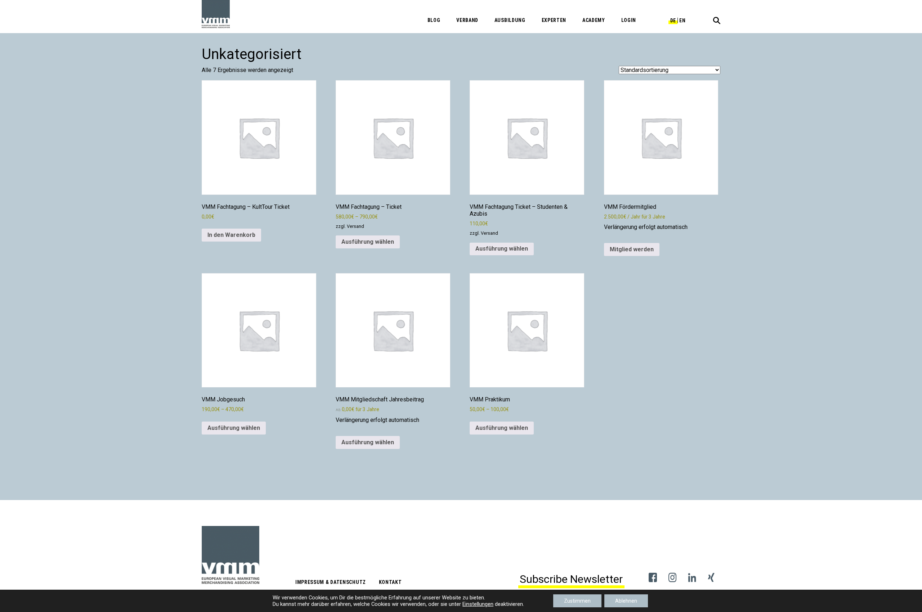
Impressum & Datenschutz (330, 582)
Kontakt (390, 582)
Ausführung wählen (367, 241)
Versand (355, 226)
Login (628, 20)
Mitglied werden (632, 249)
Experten (554, 20)
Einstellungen (477, 604)
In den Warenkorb (231, 234)
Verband (467, 20)
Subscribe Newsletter (571, 579)
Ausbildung (509, 20)
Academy (593, 20)
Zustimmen (577, 601)
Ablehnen (626, 601)
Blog (434, 20)
